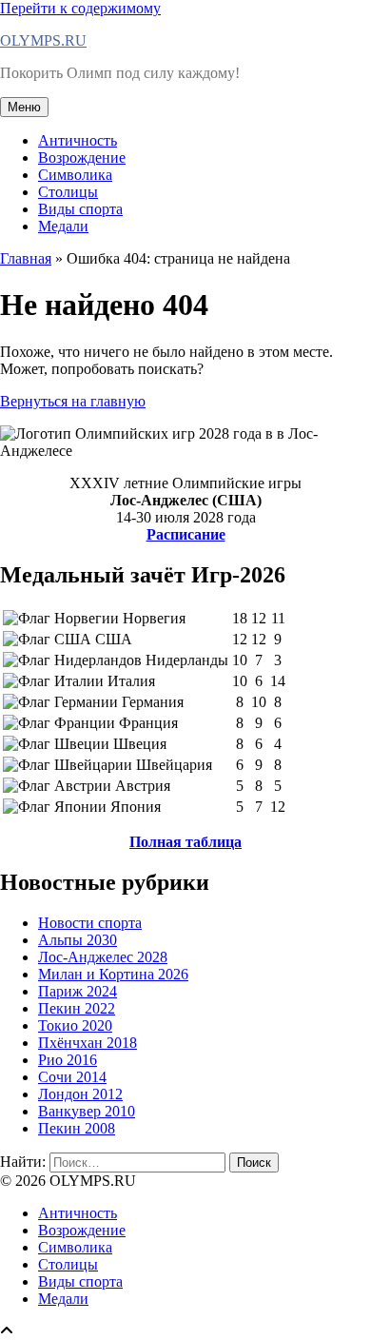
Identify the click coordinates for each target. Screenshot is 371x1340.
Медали (63, 226)
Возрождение (82, 157)
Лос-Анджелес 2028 (102, 957)
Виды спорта (80, 209)
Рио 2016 (67, 1060)
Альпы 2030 (77, 940)
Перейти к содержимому (80, 8)
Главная (25, 258)
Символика (75, 175)
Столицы (68, 192)
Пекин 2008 (76, 1128)
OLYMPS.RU (43, 40)
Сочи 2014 (72, 1077)
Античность (77, 140)
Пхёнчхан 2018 (87, 1043)
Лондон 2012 (80, 1094)
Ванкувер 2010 (86, 1111)
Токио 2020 (75, 1025)
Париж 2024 (77, 991)
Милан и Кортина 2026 (113, 974)
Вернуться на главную (73, 401)
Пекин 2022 (76, 1008)
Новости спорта (90, 923)
